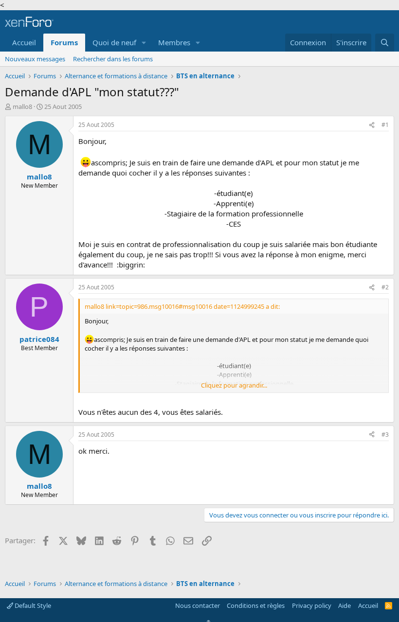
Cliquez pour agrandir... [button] (234, 385)
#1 (385, 125)
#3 (385, 434)
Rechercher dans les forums (113, 58)
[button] (144, 43)
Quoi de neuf (114, 42)
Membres (174, 42)
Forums (64, 42)
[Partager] (371, 125)
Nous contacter (197, 605)
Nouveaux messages (35, 58)
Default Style (32, 605)
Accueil (24, 42)
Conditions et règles (256, 605)
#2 (385, 287)
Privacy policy (311, 605)
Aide (344, 605)
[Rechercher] (384, 43)
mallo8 (22, 106)
